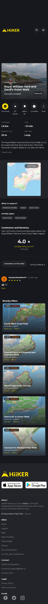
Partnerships (6, 541)
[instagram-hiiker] (22, 598)
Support (4, 528)
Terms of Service (8, 587)
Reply (3, 288)
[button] (6, 152)
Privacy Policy (7, 583)
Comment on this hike (14, 264)
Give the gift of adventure (12, 554)
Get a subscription (9, 550)
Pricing (4, 545)
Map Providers (7, 537)
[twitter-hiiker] (14, 598)
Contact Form (7, 573)
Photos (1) (38, 93)
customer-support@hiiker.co (13, 569)
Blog (3, 533)
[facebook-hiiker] (5, 598)
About (4, 524)
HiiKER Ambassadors (10, 564)
